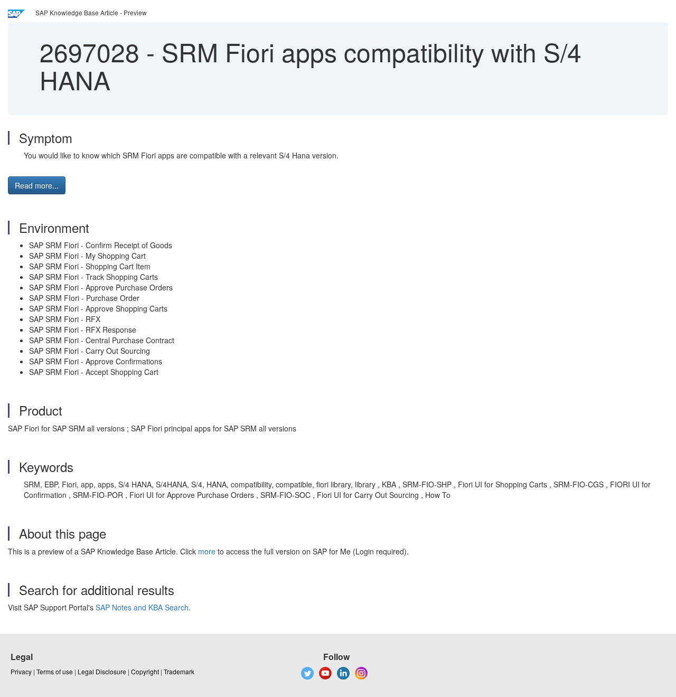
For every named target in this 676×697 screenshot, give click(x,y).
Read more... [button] (37, 185)
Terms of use (54, 671)
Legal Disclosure (102, 671)
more (206, 551)
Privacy (21, 671)
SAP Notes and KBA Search (142, 607)
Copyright (145, 671)
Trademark (179, 671)
